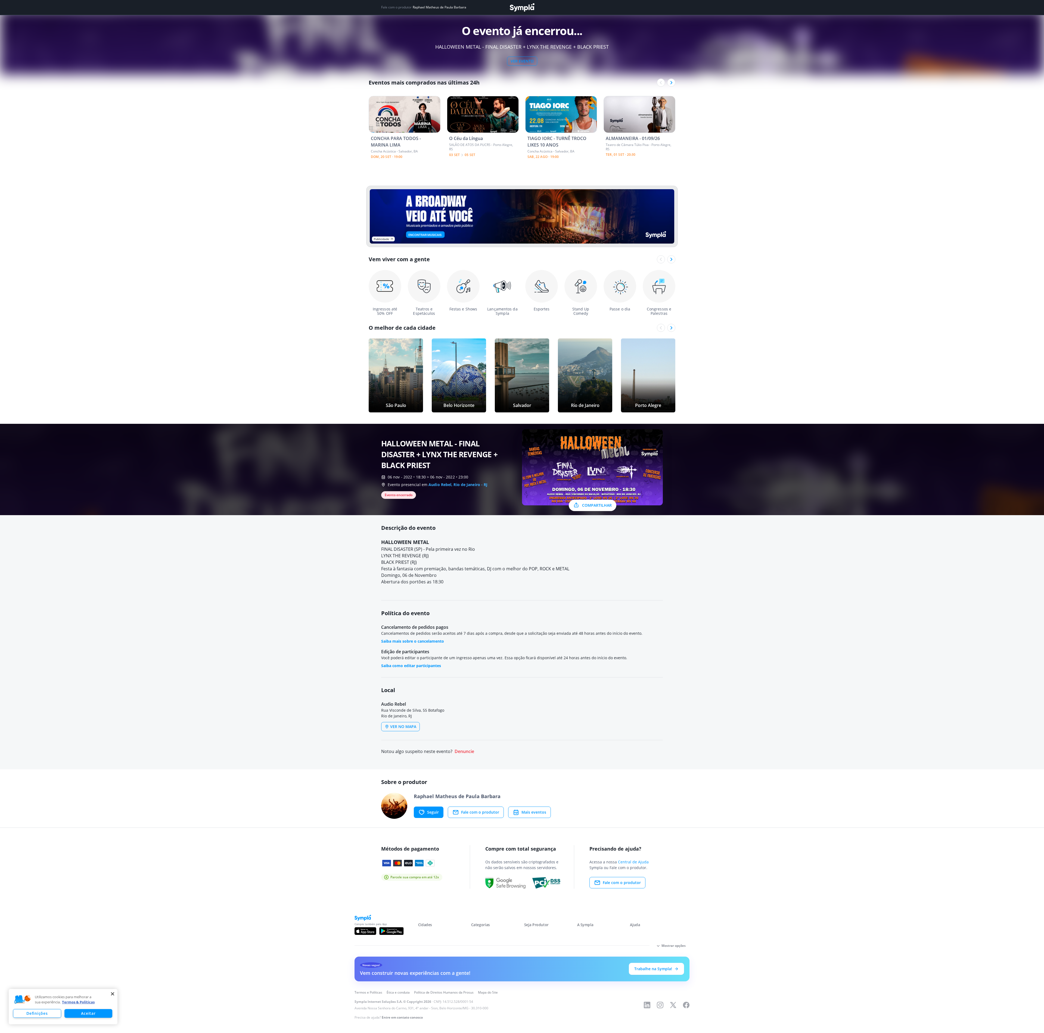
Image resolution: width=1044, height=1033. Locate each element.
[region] (63, 1006)
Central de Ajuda (633, 861)
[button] (22, 999)
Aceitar (88, 1013)
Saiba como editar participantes (411, 665)
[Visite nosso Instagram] (660, 1005)
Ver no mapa (403, 726)
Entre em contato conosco (402, 1017)
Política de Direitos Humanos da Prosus (444, 992)
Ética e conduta (398, 992)
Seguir (433, 812)
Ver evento (522, 61)
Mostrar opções (673, 945)
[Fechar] (113, 994)
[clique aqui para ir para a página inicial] (522, 7)
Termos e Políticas (368, 992)
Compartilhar (597, 505)
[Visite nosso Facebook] (686, 1005)
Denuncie (464, 751)
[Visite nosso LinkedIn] (647, 1005)
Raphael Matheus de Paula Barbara (439, 7)
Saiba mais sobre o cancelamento (412, 641)
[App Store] (365, 931)
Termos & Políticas (78, 1002)
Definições (37, 1013)
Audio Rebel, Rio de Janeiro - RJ (457, 484)
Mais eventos (533, 812)
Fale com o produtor (480, 812)
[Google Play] (391, 931)
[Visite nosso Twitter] (673, 1005)
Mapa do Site (488, 992)
